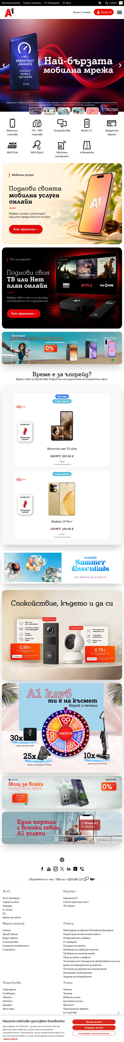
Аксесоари (9, 1008)
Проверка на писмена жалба (79, 953)
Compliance (9, 949)
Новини (7, 930)
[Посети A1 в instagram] (55, 868)
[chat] (86, 879)
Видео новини (10, 937)
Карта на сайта (12, 917)
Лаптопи (7, 1001)
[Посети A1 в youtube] (49, 868)
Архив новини (10, 934)
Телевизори (9, 993)
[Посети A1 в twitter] (62, 868)
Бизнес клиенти (32, 2)
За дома (67, 993)
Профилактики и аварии (77, 937)
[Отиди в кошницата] (99, 3)
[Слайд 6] (111, 111)
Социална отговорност (16, 945)
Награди (7, 905)
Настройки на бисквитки (77, 972)
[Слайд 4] (83, 111)
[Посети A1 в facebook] (42, 868)
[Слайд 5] (97, 111)
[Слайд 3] (69, 111)
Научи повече (10, 1038)
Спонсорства (10, 941)
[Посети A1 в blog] (75, 868)
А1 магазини (70, 941)
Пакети (67, 989)
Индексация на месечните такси (81, 934)
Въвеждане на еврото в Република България (88, 930)
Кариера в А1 (70, 898)
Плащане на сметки (74, 945)
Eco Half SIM (70, 1012)
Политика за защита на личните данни (85, 968)
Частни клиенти (11, 2)
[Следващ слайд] (120, 65)
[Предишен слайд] (3, 65)
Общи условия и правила (76, 957)
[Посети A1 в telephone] (82, 868)
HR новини (69, 905)
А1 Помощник (51, 2)
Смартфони (9, 989)
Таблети (7, 997)
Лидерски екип (11, 901)
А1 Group (7, 909)
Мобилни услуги (71, 997)
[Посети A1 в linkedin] (68, 868)
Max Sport (68, 1004)
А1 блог (67, 2)
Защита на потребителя (77, 976)
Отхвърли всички (94, 1027)
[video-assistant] (92, 879)
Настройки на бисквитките (93, 1033)
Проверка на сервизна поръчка (80, 949)
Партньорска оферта (75, 1008)
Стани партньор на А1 (76, 901)
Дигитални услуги (73, 1001)
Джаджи (7, 1004)
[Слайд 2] (54, 111)
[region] (62, 65)
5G (4, 913)
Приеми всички (94, 1021)
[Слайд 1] (38, 109)
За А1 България (11, 898)
